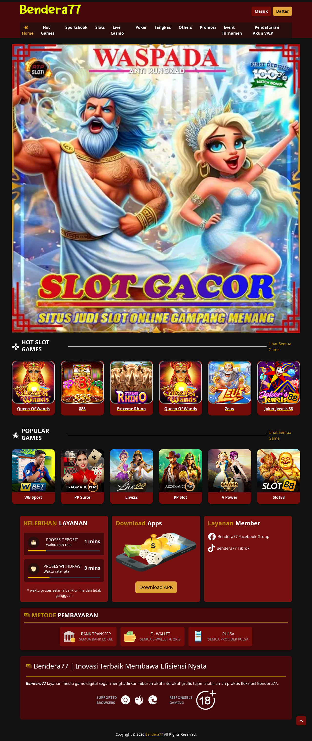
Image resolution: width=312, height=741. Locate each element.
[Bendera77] (50, 9)
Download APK (156, 587)
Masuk (261, 11)
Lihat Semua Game (280, 346)
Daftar (282, 11)
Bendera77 (154, 734)
